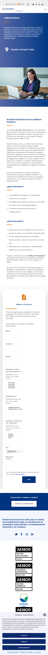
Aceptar (24, 635)
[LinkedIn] (42, 4)
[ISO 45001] (14, 384)
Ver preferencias (24, 648)
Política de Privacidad (36, 256)
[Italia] (14, 437)
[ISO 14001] (14, 383)
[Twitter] (33, 4)
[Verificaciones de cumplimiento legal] (14, 409)
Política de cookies (13, 652)
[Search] (28, 4)
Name (8, 331)
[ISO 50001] (14, 386)
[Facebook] (36, 4)
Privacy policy (20, 474)
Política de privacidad (26, 652)
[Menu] (45, 9)
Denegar (24, 641)
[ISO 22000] (14, 388)
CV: (7, 447)
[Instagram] (39, 4)
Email (8, 356)
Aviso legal (37, 652)
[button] (45, 615)
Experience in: (11, 396)
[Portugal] (14, 436)
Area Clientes (12, 4)
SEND (28, 479)
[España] (14, 434)
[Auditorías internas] (14, 407)
